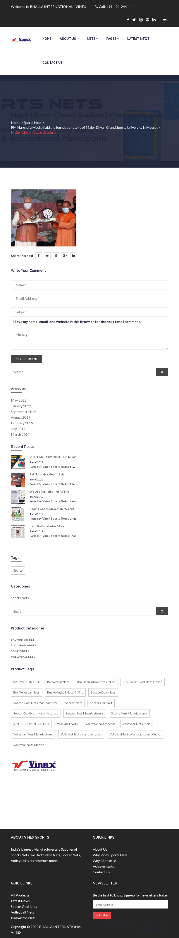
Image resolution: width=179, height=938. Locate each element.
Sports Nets (32, 122)
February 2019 (22, 423)
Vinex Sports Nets (55, 466)
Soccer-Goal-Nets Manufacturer (35, 703)
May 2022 (18, 400)
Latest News (138, 38)
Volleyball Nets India (136, 724)
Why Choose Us (105, 860)
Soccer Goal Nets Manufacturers (35, 713)
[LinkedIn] (73, 255)
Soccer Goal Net (101, 703)
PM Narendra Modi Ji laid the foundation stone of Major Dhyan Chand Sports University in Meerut (84, 127)
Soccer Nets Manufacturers (84, 713)
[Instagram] (142, 19)
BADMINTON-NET (22, 639)
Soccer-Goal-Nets (103, 692)
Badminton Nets (58, 682)
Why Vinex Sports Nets (110, 855)
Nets (91, 38)
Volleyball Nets (22, 912)
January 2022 (21, 406)
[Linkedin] (155, 19)
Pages (111, 38)
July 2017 (18, 429)
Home (47, 38)
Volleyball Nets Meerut (29, 745)
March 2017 (20, 434)
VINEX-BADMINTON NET (31, 724)
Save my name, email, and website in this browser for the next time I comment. (77, 321)
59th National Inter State (47, 526)
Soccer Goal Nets (24, 906)
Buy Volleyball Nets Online (65, 692)
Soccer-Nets (73, 703)
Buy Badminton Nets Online (96, 682)
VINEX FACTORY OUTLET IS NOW (53, 457)
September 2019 (23, 411)
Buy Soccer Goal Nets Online (142, 682)
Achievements (103, 866)
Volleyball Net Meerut (100, 724)
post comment (26, 359)
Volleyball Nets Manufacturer (33, 734)
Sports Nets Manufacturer (129, 713)
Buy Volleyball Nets (26, 692)
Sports (17, 570)
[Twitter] (135, 19)
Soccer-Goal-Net (24, 645)
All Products (20, 895)
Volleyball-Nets (23, 656)
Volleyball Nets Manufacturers (81, 734)
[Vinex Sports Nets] (21, 39)
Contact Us (52, 62)
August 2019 (20, 417)
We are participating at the (49, 491)
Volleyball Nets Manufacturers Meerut (136, 734)
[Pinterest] (149, 19)
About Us (68, 38)
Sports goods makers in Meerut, (52, 509)
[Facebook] (129, 19)
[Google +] (65, 255)
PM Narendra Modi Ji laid (47, 474)
